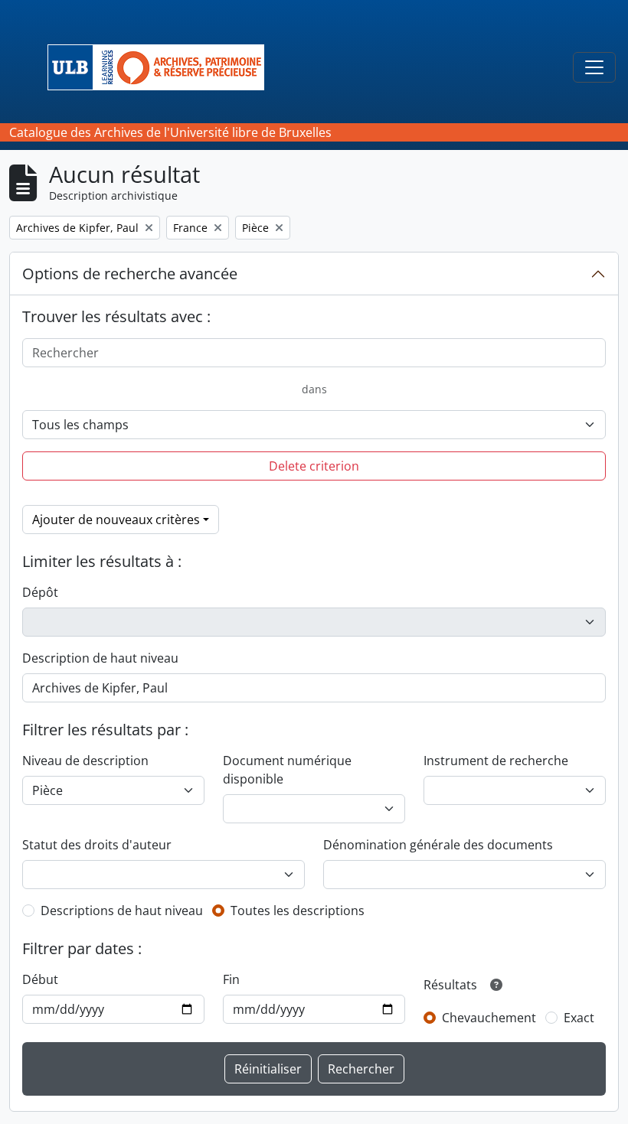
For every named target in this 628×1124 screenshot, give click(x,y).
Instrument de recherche (496, 760)
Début (40, 979)
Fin (231, 979)
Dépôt (40, 592)
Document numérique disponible (287, 769)
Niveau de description (85, 760)
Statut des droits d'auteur (97, 844)
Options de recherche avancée (129, 273)
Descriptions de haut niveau (122, 910)
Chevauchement (489, 1017)
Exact (579, 1017)
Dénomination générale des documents (438, 844)
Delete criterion (314, 466)
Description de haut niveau (100, 658)
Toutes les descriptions (298, 910)
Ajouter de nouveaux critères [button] (116, 519)
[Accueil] (161, 67)
